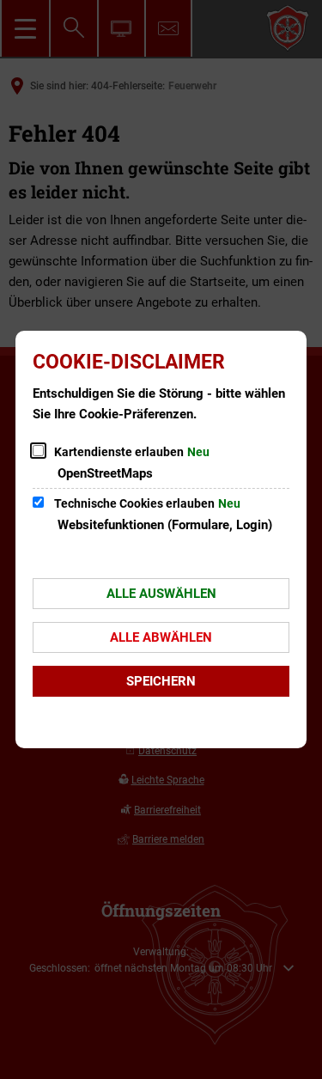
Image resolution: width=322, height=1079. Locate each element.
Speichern (161, 681)
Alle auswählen (161, 593)
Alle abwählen (161, 637)
